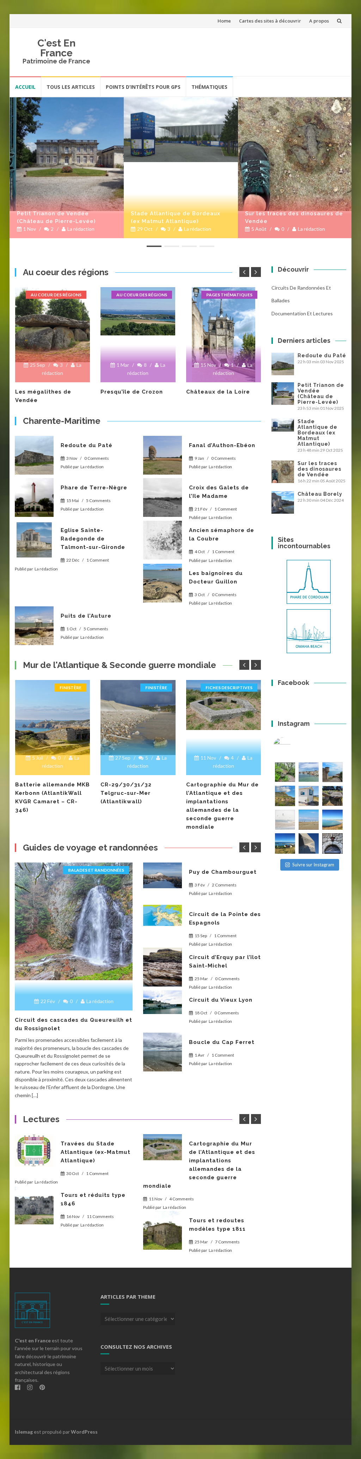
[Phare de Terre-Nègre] (34, 497)
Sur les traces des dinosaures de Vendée (294, 217)
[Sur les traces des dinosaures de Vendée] (295, 154)
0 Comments (96, 458)
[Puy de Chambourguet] (162, 875)
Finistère (70, 687)
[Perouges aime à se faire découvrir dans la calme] (332, 843)
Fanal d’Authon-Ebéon (222, 445)
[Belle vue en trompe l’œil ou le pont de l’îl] (309, 820)
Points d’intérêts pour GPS (143, 87)
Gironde (242, 687)
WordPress (84, 1432)
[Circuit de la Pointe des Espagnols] (162, 915)
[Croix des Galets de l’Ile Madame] (162, 497)
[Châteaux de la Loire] (138, 334)
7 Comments (227, 1241)
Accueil (25, 87)
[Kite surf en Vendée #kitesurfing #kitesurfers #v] (285, 820)
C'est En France (56, 48)
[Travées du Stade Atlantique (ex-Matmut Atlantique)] (34, 1150)
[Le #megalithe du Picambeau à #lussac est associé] (285, 772)
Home (224, 21)
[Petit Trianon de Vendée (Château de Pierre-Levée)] (67, 154)
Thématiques (209, 87)
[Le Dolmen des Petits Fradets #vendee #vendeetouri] (332, 796)
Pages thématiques (144, 294)
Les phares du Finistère (221, 392)
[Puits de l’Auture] (34, 625)
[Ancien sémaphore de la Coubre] (162, 540)
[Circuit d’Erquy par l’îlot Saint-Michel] (162, 967)
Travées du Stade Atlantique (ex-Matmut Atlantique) (95, 1152)
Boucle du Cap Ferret (222, 1042)
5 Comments (98, 500)
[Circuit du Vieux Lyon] (162, 1002)
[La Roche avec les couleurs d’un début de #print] (285, 796)
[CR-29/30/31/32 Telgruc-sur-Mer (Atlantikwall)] (52, 717)
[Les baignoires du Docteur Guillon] (162, 583)
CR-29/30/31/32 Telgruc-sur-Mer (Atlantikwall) (40, 793)
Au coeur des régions (56, 294)
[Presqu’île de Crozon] (52, 311)
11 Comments (100, 1216)
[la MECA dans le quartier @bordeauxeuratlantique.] (309, 843)
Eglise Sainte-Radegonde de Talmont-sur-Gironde (93, 538)
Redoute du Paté (86, 445)
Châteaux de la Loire (132, 392)
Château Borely (320, 494)
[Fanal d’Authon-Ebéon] (162, 455)
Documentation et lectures (302, 313)
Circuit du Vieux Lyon (220, 1000)
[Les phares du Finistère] (223, 324)
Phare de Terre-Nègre (94, 487)
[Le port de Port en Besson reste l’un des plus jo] (285, 843)
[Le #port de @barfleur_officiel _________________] (309, 772)
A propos (319, 21)
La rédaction (80, 229)
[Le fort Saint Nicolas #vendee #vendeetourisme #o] (332, 772)
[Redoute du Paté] (34, 455)
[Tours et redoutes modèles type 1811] (162, 1230)
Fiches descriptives (143, 687)
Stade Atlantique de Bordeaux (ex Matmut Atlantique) (175, 217)
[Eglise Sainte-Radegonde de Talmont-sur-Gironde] (34, 540)
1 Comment (225, 509)
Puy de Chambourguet (223, 872)
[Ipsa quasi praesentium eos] (162, 1052)
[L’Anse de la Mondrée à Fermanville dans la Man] (332, 820)
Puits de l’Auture (86, 616)
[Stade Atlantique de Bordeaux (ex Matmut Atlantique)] (181, 129)
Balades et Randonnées (96, 870)
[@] (292, 746)
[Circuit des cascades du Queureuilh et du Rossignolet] (74, 921)
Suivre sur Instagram (313, 864)
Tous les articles (71, 87)
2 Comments (224, 885)
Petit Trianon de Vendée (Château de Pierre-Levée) (56, 217)
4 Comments (181, 1198)
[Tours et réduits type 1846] (34, 1205)
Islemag (24, 1432)
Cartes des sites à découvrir (270, 21)
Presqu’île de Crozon (46, 392)
